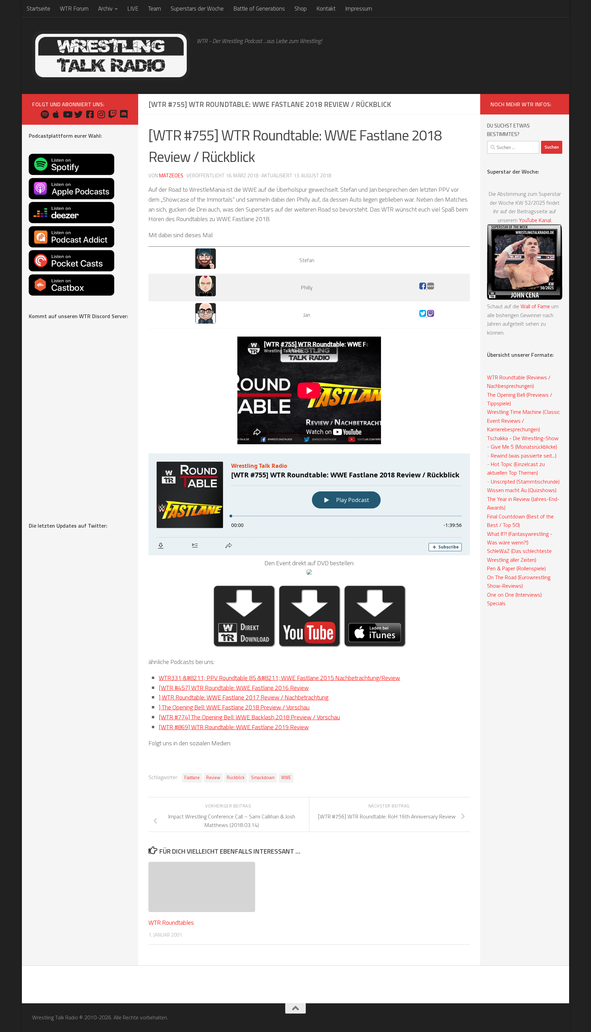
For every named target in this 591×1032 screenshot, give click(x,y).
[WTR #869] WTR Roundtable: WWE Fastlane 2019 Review (234, 727)
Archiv (105, 8)
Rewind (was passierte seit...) (523, 455)
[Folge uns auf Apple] (56, 114)
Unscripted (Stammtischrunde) (525, 481)
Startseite (38, 8)
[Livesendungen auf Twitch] (112, 114)
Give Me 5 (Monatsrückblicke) (524, 447)
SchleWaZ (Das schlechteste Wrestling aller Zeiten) (519, 555)
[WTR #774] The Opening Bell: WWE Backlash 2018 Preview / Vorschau (249, 717)
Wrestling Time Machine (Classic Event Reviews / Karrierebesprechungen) (523, 420)
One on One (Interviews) (514, 594)
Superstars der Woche (197, 8)
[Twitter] (423, 315)
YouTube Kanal (535, 220)
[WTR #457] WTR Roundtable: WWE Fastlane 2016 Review (234, 687)
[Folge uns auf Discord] (123, 114)
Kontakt (326, 8)
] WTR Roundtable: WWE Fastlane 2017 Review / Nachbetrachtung (243, 697)
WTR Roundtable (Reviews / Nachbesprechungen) (518, 381)
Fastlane (192, 777)
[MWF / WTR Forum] (430, 287)
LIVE (133, 8)
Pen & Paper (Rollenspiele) (516, 568)
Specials (496, 603)
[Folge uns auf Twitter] (78, 114)
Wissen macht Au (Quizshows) (521, 490)
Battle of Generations (259, 8)
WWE (286, 777)
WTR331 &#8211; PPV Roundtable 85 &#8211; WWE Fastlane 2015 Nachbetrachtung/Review (279, 677)
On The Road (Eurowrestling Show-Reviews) (518, 581)
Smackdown (263, 777)
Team (154, 8)
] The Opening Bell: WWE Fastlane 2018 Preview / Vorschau (234, 707)
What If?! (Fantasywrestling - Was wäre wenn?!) (519, 538)
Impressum (358, 8)
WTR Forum (74, 8)
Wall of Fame (535, 306)
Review (213, 777)
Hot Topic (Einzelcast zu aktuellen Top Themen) (516, 468)
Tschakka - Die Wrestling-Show (523, 438)
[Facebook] (423, 287)
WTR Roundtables (171, 922)
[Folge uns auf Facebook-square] (90, 114)
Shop (300, 8)
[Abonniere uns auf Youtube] (67, 114)
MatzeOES (171, 175)
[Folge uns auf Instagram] (101, 114)
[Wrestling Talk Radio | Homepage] (111, 55)
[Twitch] (430, 315)
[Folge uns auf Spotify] (44, 114)
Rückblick (236, 777)
